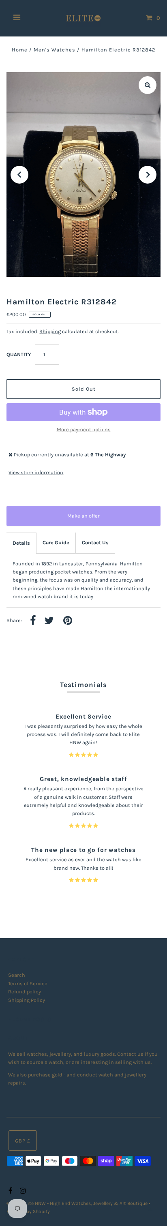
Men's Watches (54, 50)
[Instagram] (22, 1191)
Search (16, 975)
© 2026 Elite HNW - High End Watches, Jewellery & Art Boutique (77, 1203)
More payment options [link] (84, 429)
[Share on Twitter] (49, 621)
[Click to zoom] (147, 85)
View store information (36, 472)
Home (20, 50)
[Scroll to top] (151, 1210)
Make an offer (89, 519)
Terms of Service (27, 983)
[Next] (147, 175)
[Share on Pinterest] (67, 621)
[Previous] (19, 175)
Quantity (18, 354)
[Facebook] (9, 1191)
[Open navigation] (17, 18)
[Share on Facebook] (33, 621)
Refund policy (24, 992)
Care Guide (56, 542)
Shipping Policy (26, 1000)
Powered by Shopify (28, 1211)
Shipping (50, 331)
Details (21, 543)
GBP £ (22, 1141)
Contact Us (95, 542)
